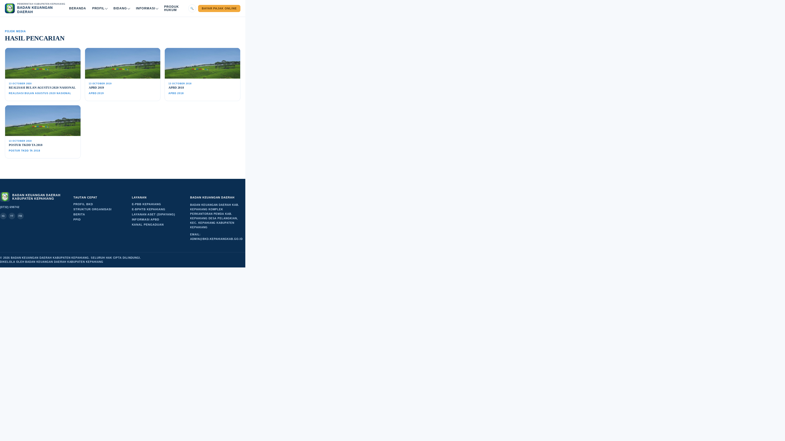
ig (3, 216)
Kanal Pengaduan (148, 224)
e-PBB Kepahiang (146, 204)
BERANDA (77, 8)
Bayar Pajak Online (219, 8)
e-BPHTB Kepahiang (148, 209)
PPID (77, 219)
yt (12, 216)
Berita (79, 214)
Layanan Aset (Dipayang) (153, 214)
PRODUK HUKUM (171, 8)
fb (20, 216)
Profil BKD (83, 204)
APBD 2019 (96, 87)
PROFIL (98, 8)
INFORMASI (145, 8)
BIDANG (120, 8)
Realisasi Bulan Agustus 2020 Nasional (42, 87)
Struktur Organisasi (92, 209)
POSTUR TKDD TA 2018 (26, 145)
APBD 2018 (176, 87)
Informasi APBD (145, 219)
